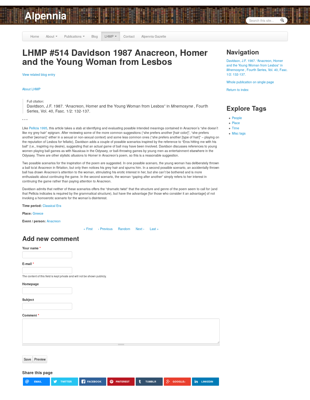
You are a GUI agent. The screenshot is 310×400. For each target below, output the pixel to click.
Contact (129, 36)
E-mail (28, 263)
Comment (30, 315)
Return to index (237, 89)
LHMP (109, 36)
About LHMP (31, 89)
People (237, 117)
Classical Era (52, 205)
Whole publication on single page (250, 82)
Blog (94, 36)
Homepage (30, 284)
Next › (140, 228)
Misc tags (239, 133)
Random (124, 228)
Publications (73, 36)
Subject (28, 299)
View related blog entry (38, 74)
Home (34, 36)
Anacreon (54, 221)
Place (236, 122)
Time (235, 128)
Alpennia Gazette (153, 36)
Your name (31, 248)
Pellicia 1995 (38, 128)
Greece (38, 213)
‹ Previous (105, 228)
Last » (154, 228)
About (50, 36)
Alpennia (45, 15)
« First (88, 228)
